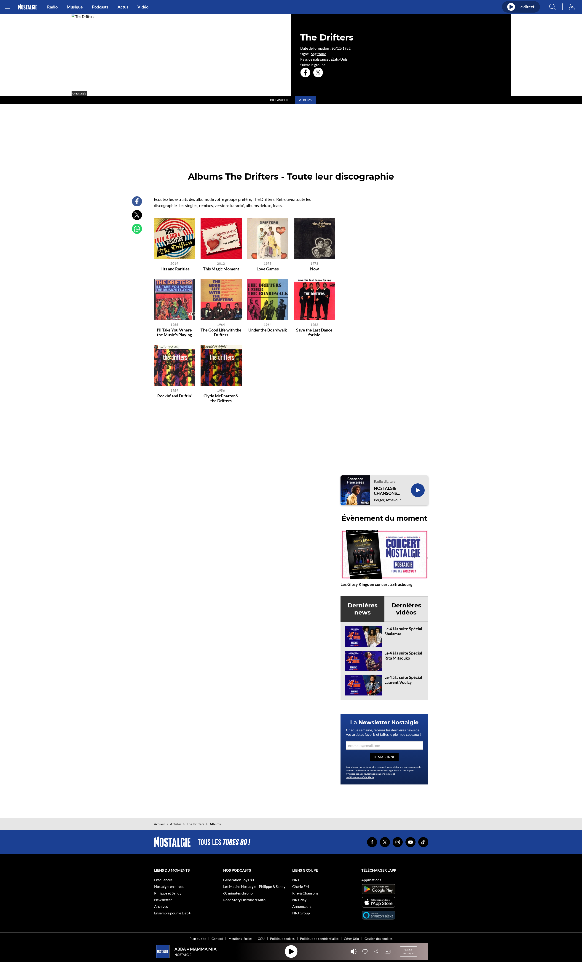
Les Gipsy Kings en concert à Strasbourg (376, 584)
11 (339, 48)
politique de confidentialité (360, 777)
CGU (261, 938)
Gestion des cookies (378, 938)
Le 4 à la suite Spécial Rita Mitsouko (403, 655)
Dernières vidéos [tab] (406, 609)
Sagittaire (318, 53)
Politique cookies (282, 938)
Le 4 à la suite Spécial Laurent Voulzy (403, 680)
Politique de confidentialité (319, 938)
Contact (217, 938)
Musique (75, 6)
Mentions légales (240, 938)
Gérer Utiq (351, 938)
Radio (52, 6)
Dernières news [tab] (363, 609)
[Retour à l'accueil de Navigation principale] (27, 7)
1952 (346, 48)
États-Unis (339, 59)
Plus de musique (408, 951)
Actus (123, 6)
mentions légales (383, 773)
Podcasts (100, 6)
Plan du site (198, 938)
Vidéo (142, 6)
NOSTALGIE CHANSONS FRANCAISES (386, 491)
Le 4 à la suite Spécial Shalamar (403, 631)
